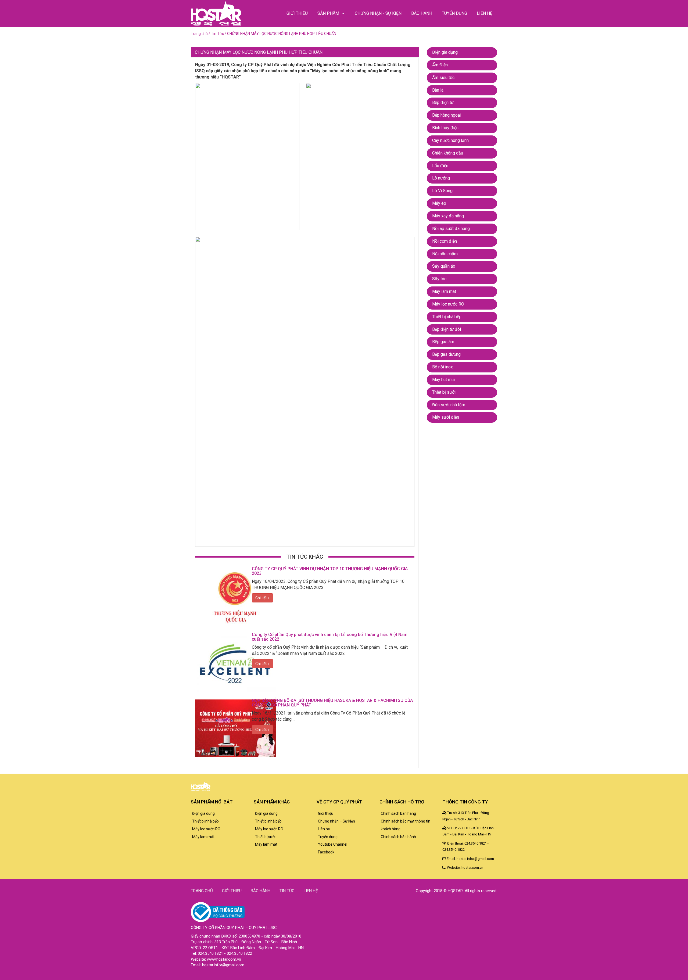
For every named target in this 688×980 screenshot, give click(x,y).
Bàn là (437, 90)
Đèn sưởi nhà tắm (448, 404)
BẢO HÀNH (421, 13)
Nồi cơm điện (444, 241)
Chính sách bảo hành (398, 837)
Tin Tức (217, 33)
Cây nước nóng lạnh (450, 140)
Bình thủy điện (445, 127)
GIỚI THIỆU (297, 13)
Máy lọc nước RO (448, 304)
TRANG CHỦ (202, 890)
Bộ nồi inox (442, 366)
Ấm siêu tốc (443, 77)
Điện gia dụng (445, 52)
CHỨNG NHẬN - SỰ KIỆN (378, 13)
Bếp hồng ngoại (446, 115)
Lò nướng (441, 178)
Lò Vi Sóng (442, 190)
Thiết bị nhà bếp (446, 316)
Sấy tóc (439, 278)
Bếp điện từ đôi (446, 329)
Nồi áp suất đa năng (451, 228)
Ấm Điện (440, 64)
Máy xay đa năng (448, 215)
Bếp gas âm (443, 341)
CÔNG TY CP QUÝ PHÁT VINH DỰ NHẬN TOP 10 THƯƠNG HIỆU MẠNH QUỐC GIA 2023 (330, 571)
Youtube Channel (332, 844)
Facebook (326, 852)
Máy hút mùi (443, 379)
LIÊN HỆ (484, 13)
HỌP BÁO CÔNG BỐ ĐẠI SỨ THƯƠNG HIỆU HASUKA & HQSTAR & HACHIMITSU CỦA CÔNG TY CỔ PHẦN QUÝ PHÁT (332, 703)
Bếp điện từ (443, 102)
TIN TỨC (287, 890)
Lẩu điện (440, 165)
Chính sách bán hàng (398, 813)
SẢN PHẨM (328, 13)
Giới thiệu (325, 813)
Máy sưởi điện (445, 417)
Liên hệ (324, 829)
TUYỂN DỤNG (454, 13)
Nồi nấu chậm (445, 253)
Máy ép (439, 203)
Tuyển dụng (328, 837)
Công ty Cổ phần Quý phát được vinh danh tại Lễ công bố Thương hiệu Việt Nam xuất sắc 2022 (329, 637)
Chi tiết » (262, 598)
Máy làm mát (444, 291)
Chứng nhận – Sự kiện (336, 821)
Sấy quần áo (443, 266)
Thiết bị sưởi (444, 392)
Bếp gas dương (446, 354)
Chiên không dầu (447, 153)
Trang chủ (199, 33)
